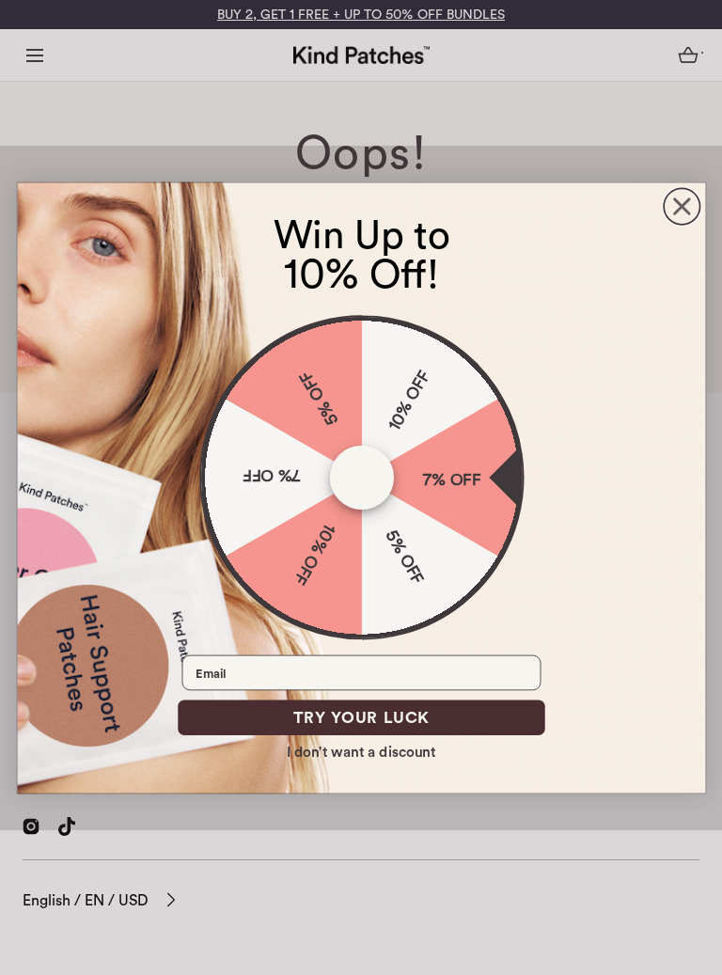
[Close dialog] (681, 206)
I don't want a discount (361, 751)
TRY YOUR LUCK (360, 717)
